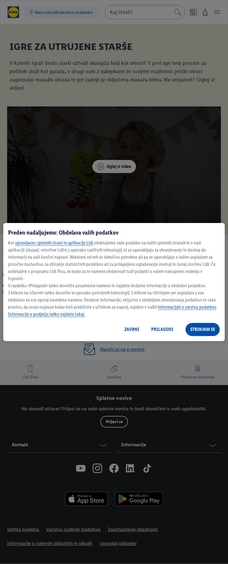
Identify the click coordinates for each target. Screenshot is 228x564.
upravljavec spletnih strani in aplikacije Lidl (54, 243)
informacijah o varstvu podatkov (187, 307)
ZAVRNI (131, 329)
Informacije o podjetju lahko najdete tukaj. (46, 314)
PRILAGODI (162, 329)
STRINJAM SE (202, 329)
